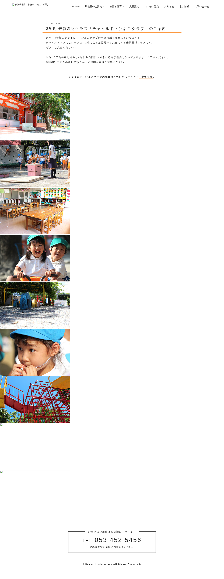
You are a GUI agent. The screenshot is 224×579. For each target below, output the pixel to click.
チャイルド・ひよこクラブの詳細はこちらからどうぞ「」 (112, 76)
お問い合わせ (201, 6)
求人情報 (184, 6)
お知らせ (169, 6)
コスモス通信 (151, 6)
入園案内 (134, 6)
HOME (76, 6)
